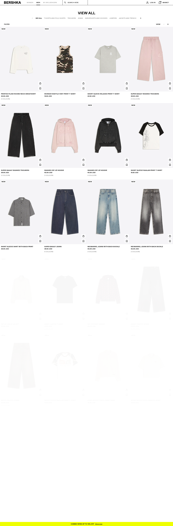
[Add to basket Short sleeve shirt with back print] (40, 236)
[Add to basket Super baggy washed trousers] (170, 83)
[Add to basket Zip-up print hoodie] (127, 312)
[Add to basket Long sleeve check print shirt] (127, 389)
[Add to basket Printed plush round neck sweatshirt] (40, 83)
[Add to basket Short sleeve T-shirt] (83, 312)
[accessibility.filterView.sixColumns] (168, 24)
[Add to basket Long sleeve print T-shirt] (170, 465)
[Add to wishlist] (40, 88)
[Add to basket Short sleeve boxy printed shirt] (170, 389)
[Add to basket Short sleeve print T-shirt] (40, 465)
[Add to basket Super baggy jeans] (83, 236)
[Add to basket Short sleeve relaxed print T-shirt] (127, 83)
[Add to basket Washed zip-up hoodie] (83, 160)
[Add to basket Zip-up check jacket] (40, 312)
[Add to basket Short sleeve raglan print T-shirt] (170, 160)
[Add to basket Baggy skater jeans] (170, 312)
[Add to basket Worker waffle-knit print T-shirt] (83, 83)
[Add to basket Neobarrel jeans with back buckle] (127, 236)
